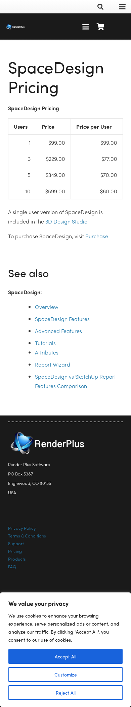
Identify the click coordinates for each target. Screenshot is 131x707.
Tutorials (45, 343)
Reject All (66, 692)
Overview (46, 307)
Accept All (65, 656)
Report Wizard (52, 364)
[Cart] (100, 26)
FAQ (12, 566)
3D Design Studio (66, 221)
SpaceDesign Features (62, 319)
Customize (65, 674)
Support (16, 543)
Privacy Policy (22, 528)
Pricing (15, 551)
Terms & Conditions (27, 535)
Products (17, 559)
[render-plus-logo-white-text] (15, 26)
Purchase (96, 236)
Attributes (46, 352)
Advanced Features (58, 331)
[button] (100, 6)
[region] (65, 649)
